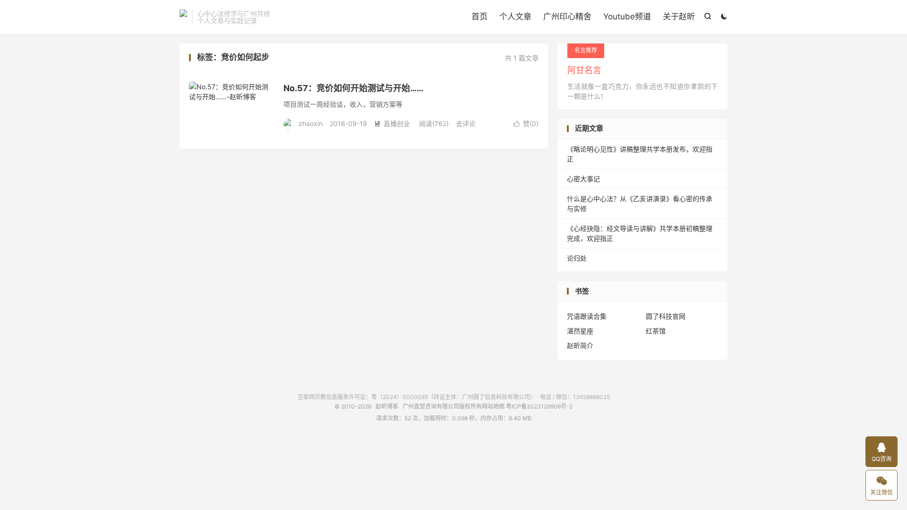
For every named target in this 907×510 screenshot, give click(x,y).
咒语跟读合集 (587, 316)
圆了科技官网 (665, 316)
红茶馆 (656, 331)
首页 (479, 16)
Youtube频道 (627, 16)
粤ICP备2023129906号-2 (539, 406)
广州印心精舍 (567, 16)
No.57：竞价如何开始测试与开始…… (353, 88)
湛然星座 (580, 331)
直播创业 (392, 123)
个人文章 (515, 16)
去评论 (466, 123)
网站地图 (493, 406)
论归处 (577, 258)
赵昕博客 (183, 17)
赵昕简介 (580, 345)
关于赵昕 (679, 16)
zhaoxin (311, 123)
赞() (526, 123)
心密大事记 (583, 179)
